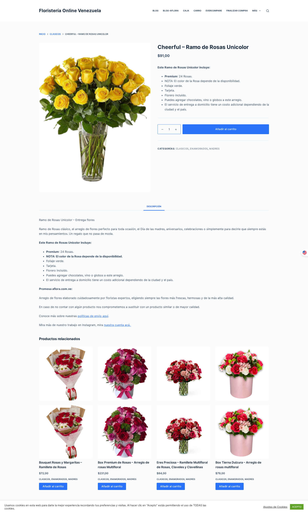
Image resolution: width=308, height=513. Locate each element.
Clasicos (182, 148)
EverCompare (214, 10)
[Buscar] (267, 10)
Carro (197, 10)
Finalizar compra (237, 10)
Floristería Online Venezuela (70, 10)
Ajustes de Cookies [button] (275, 507)
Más (254, 10)
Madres (214, 148)
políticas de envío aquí (93, 316)
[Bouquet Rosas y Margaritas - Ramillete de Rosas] (66, 373)
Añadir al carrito (225, 129)
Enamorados (199, 148)
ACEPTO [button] (296, 506)
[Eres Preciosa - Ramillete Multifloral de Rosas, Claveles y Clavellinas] (183, 373)
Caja (186, 10)
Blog (155, 10)
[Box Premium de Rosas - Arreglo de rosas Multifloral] (124, 373)
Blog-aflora (171, 10)
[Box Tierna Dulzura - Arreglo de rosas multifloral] (242, 373)
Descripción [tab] (154, 206)
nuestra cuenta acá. (117, 325)
